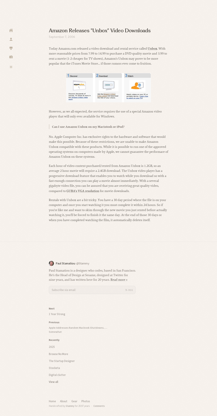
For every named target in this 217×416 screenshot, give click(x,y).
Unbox (152, 48)
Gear (74, 401)
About (63, 401)
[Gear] (11, 48)
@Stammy (82, 263)
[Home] (11, 30)
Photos (85, 401)
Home (52, 401)
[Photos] (11, 57)
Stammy (70, 406)
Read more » (119, 280)
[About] (11, 39)
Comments (99, 406)
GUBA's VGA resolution (82, 191)
